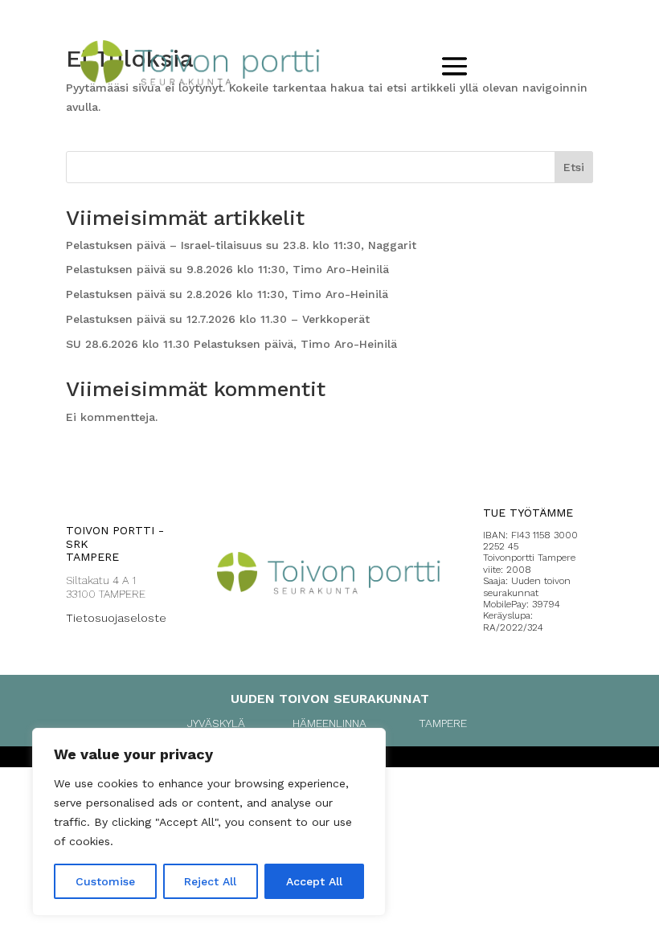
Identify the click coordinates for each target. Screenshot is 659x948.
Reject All (210, 881)
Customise (105, 881)
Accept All (314, 881)
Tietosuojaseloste (116, 617)
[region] (209, 822)
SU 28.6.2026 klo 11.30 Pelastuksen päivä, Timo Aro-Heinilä (231, 343)
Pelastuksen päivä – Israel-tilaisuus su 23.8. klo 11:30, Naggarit (241, 245)
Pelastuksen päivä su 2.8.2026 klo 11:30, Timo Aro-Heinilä (227, 294)
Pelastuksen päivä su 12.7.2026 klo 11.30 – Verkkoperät (218, 319)
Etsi (573, 167)
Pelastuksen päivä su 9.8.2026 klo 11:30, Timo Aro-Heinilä (227, 269)
